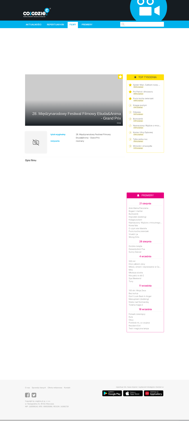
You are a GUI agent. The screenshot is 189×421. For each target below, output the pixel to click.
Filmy (73, 24)
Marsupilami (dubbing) (139, 299)
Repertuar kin (55, 24)
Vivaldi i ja (133, 234)
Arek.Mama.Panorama (138, 208)
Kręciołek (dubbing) (137, 217)
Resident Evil (135, 326)
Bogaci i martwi (136, 211)
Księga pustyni (140, 105)
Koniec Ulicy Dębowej (143, 132)
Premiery (87, 24)
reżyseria (55, 141)
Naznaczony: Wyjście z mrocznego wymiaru (147, 125)
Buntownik (138, 119)
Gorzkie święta (135, 246)
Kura (131, 317)
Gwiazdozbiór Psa (137, 249)
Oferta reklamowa (55, 388)
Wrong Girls (134, 237)
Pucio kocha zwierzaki (143, 98)
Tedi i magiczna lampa (139, 328)
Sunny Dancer (135, 252)
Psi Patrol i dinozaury (143, 91)
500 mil (132, 261)
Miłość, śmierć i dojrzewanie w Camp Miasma (145, 267)
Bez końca (133, 293)
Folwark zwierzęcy (137, 314)
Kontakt (67, 388)
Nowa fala (133, 225)
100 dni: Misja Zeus (137, 290)
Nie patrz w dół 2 (136, 275)
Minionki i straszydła (142, 146)
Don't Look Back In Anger (140, 296)
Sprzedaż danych (39, 388)
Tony (131, 281)
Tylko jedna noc (140, 139)
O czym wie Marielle (138, 228)
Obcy (131, 320)
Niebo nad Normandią (138, 302)
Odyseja (137, 112)
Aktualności (33, 24)
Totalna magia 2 (136, 305)
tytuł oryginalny (58, 134)
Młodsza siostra (136, 273)
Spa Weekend (135, 278)
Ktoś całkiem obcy (137, 264)
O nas (27, 388)
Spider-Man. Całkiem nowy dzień (147, 85)
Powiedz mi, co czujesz (139, 323)
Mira (131, 270)
